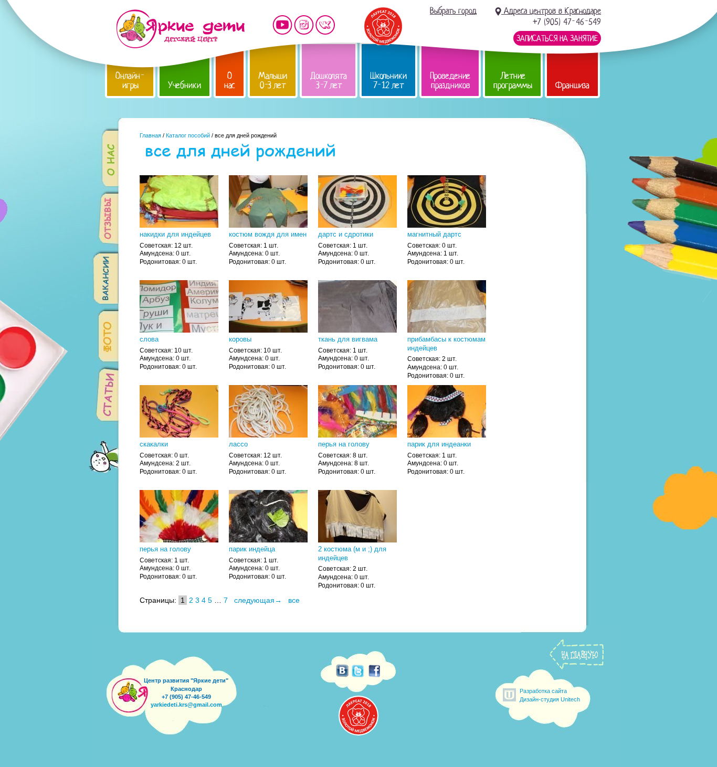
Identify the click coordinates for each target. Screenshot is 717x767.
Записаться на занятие (557, 38)
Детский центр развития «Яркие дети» (180, 28)
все (294, 600)
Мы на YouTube (282, 25)
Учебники (184, 85)
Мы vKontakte (325, 25)
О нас (229, 80)
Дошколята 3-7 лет (328, 80)
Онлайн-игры (130, 80)
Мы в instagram (304, 25)
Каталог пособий (188, 135)
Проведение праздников (450, 80)
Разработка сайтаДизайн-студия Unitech (550, 695)
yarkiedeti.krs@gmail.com (186, 704)
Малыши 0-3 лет (272, 80)
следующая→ (258, 600)
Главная (150, 135)
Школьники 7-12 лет (388, 80)
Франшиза (572, 85)
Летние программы (512, 80)
